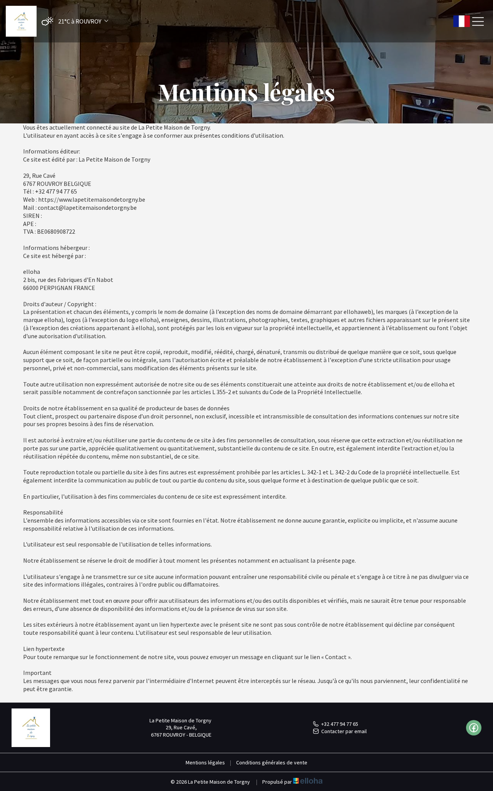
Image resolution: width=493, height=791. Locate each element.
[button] (73, 21)
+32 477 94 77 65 (339, 723)
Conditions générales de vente (271, 762)
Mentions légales (205, 762)
